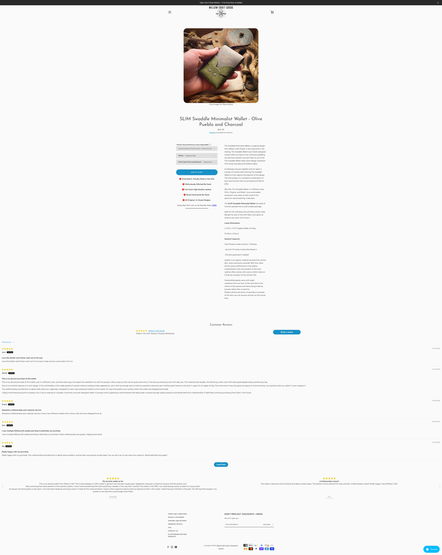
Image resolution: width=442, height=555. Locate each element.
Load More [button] (221, 464)
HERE (214, 205)
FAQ (169, 527)
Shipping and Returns (177, 521)
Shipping (212, 133)
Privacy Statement (176, 517)
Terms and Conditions (177, 514)
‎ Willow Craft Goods (156, 331)
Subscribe (267, 524)
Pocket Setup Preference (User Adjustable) (193, 145)
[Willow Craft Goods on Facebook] (168, 547)
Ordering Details (175, 524)
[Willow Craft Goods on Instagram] (172, 547)
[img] (7, 349)
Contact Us (173, 531)
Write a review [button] (287, 332)
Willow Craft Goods (223, 545)
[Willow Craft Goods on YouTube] (176, 547)
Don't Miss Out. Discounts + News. (243, 514)
